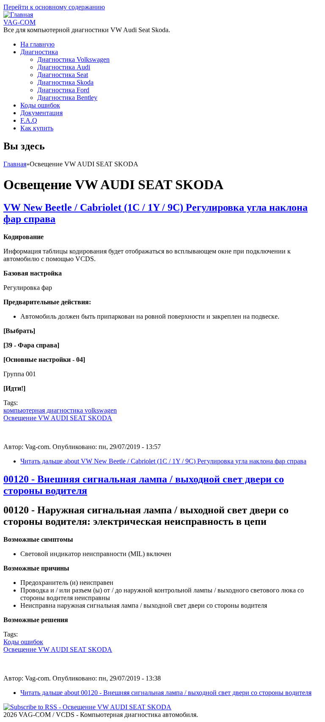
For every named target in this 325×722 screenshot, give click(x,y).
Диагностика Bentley (67, 97)
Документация (41, 112)
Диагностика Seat (62, 74)
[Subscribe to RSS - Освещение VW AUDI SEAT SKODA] (87, 707)
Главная (14, 164)
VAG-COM (19, 22)
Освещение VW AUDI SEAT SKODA (57, 418)
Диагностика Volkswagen (73, 59)
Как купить (36, 128)
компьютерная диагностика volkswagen (60, 410)
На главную (37, 44)
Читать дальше (163, 461)
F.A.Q (28, 120)
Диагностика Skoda (65, 82)
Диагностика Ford (63, 90)
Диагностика (39, 51)
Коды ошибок (40, 105)
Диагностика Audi (63, 67)
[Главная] (18, 14)
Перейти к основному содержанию (54, 7)
